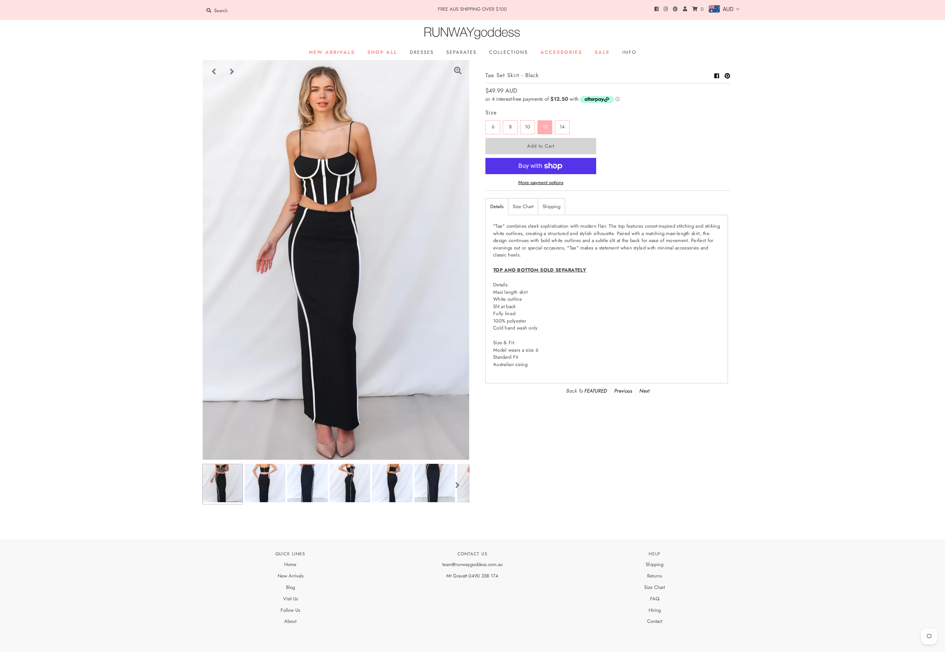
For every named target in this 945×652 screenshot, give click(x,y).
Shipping (551, 206)
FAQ (654, 598)
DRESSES (422, 52)
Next (644, 390)
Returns (654, 575)
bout (292, 621)
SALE (602, 52)
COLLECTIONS (508, 52)
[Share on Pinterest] (727, 76)
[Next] (232, 71)
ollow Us (291, 610)
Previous (623, 390)
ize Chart (656, 587)
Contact (654, 621)
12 (545, 126)
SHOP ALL (382, 52)
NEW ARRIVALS (332, 52)
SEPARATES (461, 52)
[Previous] (214, 71)
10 (527, 126)
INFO (629, 52)
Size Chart (523, 206)
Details (497, 206)
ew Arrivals (292, 575)
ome (292, 564)
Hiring (655, 610)
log (292, 587)
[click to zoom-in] (458, 71)
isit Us (292, 598)
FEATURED (595, 390)
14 (562, 126)
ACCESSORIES (561, 52)
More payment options (540, 182)
